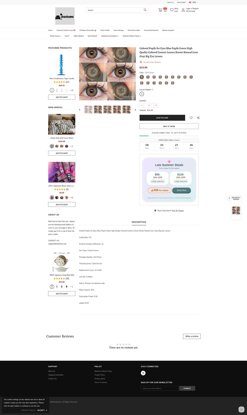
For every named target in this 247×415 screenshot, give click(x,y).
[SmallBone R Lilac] (57, 90)
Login (188, 9)
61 (71, 198)
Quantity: (143, 101)
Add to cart (62, 97)
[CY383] (57, 197)
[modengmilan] (57, 146)
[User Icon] (183, 10)
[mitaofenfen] (62, 146)
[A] (52, 287)
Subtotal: (143, 110)
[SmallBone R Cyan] (67, 90)
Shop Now (181, 190)
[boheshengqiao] (52, 146)
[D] (67, 287)
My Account (190, 11)
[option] (107, 73)
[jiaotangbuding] (67, 146)
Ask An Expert (178, 211)
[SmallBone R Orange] (62, 90)
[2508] (62, 197)
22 (71, 90)
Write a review (191, 336)
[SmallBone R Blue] (52, 90)
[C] (62, 287)
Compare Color (128, 97)
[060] (67, 197)
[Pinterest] (143, 373)
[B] (57, 287)
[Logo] (65, 16)
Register (196, 9)
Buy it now (169, 126)
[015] (52, 197)
